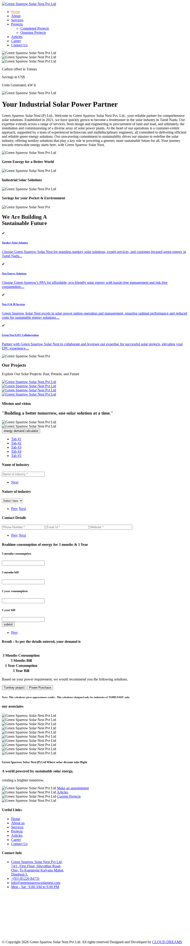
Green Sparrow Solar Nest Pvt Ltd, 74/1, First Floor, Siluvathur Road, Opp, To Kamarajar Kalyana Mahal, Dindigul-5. (37, 868)
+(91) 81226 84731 (25, 878)
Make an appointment (73, 788)
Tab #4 (16, 451)
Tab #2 (16, 443)
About (15, 16)
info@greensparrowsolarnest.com (35, 883)
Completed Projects (34, 28)
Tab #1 (16, 439)
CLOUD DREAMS (167, 942)
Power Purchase (40, 687)
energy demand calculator (21, 431)
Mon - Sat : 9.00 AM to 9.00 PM (35, 887)
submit (8, 624)
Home (15, 12)
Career (16, 41)
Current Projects (69, 796)
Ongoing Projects (33, 32)
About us (18, 823)
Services (17, 20)
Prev (14, 509)
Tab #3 (16, 447)
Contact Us (19, 45)
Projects (17, 831)
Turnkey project (14, 687)
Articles (16, 37)
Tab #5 (16, 456)
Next (14, 482)
